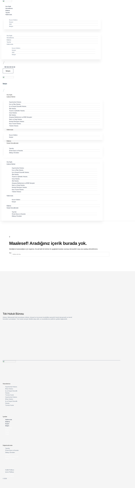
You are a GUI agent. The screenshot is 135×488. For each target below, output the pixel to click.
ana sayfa (84, 249)
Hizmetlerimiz (10, 37)
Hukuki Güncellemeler (12, 143)
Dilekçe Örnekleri (14, 152)
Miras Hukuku (9, 388)
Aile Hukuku (12, 108)
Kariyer (11, 22)
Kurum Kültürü (13, 20)
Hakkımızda (8, 14)
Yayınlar (9, 42)
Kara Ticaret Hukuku (15, 123)
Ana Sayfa (9, 35)
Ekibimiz (9, 40)
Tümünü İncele (9, 395)
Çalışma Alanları (11, 96)
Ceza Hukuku (13, 113)
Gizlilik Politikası (9, 470)
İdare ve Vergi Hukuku (15, 119)
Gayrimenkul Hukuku (15, 102)
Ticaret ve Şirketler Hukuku (17, 110)
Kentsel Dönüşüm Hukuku (16, 121)
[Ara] (111, 254)
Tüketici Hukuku (13, 126)
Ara (10, 253)
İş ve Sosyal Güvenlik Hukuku (17, 106)
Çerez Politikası (9, 472)
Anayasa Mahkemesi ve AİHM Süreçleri (20, 117)
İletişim (11, 26)
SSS (10, 24)
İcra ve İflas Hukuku (15, 104)
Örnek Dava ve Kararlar (16, 150)
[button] (52, 30)
